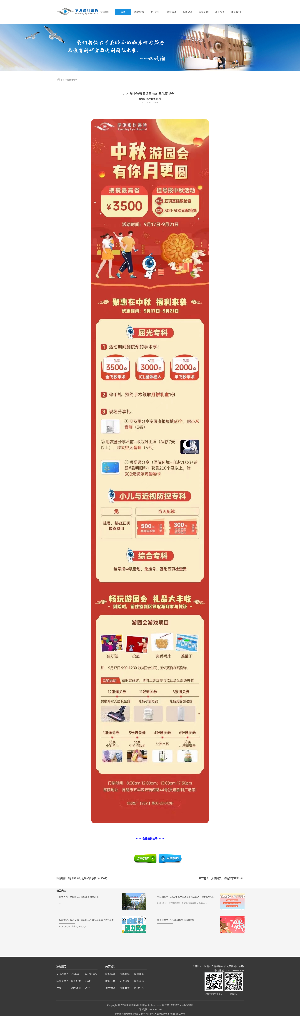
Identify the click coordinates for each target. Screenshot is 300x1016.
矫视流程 (139, 981)
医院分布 (139, 988)
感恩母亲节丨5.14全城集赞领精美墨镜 (175, 920)
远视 (87, 988)
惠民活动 (171, 12)
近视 (58, 988)
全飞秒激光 (62, 974)
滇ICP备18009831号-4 (173, 1005)
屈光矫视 (139, 12)
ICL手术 (75, 974)
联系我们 (236, 12)
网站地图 (188, 1005)
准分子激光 (62, 981)
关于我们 (155, 12)
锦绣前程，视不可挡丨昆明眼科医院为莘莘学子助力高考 (86, 920)
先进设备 (125, 981)
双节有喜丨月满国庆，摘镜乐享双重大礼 (221, 878)
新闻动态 (187, 12)
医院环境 (110, 981)
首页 (123, 12)
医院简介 (110, 974)
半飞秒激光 (91, 974)
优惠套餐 (125, 974)
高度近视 (76, 988)
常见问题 (204, 12)
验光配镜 (76, 981)
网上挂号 (220, 12)
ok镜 (87, 981)
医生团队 (139, 974)
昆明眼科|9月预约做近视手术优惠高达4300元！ (83, 878)
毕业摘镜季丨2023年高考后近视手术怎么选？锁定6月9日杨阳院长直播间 (187, 896)
